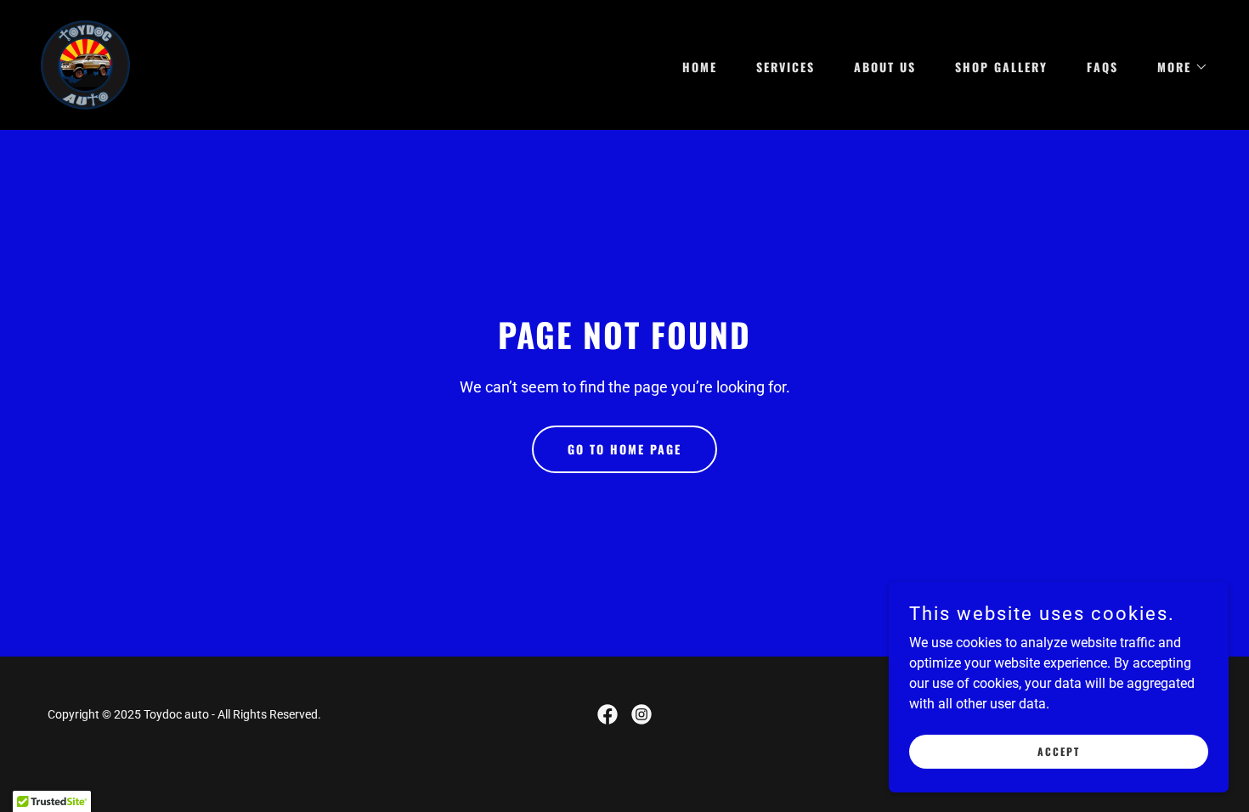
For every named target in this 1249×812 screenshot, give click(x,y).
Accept (1058, 751)
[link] (85, 64)
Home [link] (699, 67)
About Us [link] (885, 67)
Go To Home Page (624, 449)
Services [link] (785, 67)
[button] (1176, 67)
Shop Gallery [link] (1001, 67)
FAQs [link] (1102, 67)
